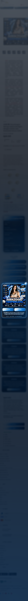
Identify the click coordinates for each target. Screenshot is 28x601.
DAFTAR (8, 309)
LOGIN (19, 309)
